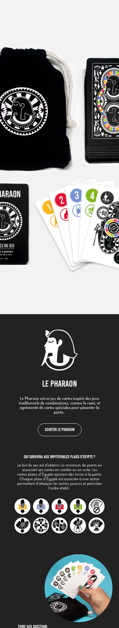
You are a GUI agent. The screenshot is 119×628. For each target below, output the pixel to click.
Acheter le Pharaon (59, 429)
